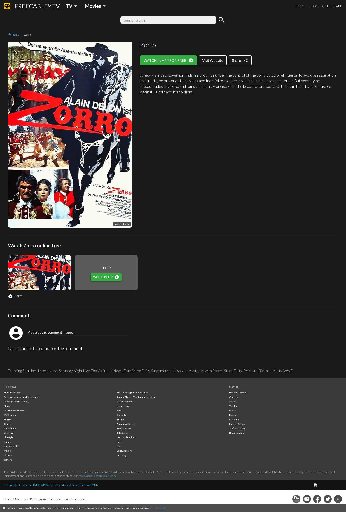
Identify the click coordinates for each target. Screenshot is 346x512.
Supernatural (161, 370)
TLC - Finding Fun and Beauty (132, 392)
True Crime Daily (137, 370)
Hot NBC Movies (238, 392)
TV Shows (10, 386)
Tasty (238, 370)
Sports (120, 410)
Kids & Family (11, 446)
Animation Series (126, 423)
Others (8, 459)
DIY (118, 446)
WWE (288, 370)
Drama (232, 410)
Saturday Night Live (74, 370)
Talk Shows (122, 432)
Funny (7, 441)
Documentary (236, 432)
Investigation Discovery (16, 401)
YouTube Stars (124, 450)
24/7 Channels (124, 401)
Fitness (8, 455)
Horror (8, 419)
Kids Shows (10, 428)
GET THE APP (332, 6)
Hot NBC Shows (12, 392)
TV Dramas (10, 414)
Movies (233, 386)
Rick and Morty (270, 370)
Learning (121, 455)
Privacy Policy (157, 507)
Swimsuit (250, 370)
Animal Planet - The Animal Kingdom (136, 397)
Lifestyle (8, 437)
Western (9, 432)
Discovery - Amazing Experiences (22, 397)
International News (14, 410)
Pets (119, 441)
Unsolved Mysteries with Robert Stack (202, 370)
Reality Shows (124, 428)
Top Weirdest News (106, 370)
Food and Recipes (126, 437)
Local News (123, 406)
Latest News (48, 370)
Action (232, 401)
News (7, 406)
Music (7, 450)
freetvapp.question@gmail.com (97, 475)
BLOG (313, 6)
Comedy (121, 414)
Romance (234, 419)
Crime (7, 423)
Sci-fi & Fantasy (237, 428)
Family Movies (237, 423)
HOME (300, 6)
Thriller (121, 419)
